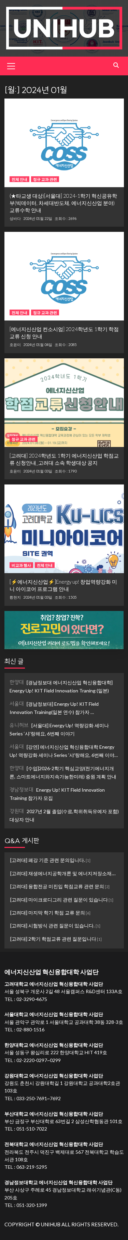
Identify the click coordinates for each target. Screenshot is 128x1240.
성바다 (15, 218)
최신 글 (14, 661)
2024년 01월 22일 (37, 218)
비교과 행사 (21, 565)
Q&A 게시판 (21, 840)
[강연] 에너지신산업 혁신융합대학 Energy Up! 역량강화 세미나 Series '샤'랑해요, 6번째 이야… (64, 750)
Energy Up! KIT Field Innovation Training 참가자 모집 (57, 793)
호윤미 (15, 344)
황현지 (15, 597)
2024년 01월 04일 (37, 344)
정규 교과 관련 (45, 179)
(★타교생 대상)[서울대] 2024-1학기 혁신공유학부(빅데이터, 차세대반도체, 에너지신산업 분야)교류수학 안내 (63, 203)
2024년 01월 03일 (37, 471)
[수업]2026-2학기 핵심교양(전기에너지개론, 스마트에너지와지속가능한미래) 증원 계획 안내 (63, 772)
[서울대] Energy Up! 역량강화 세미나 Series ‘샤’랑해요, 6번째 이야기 (59, 729)
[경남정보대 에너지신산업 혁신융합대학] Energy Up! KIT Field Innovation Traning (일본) (61, 686)
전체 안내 (19, 179)
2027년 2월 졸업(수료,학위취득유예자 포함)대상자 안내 (64, 815)
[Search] (116, 65)
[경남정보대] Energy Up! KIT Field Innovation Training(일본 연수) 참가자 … (54, 707)
